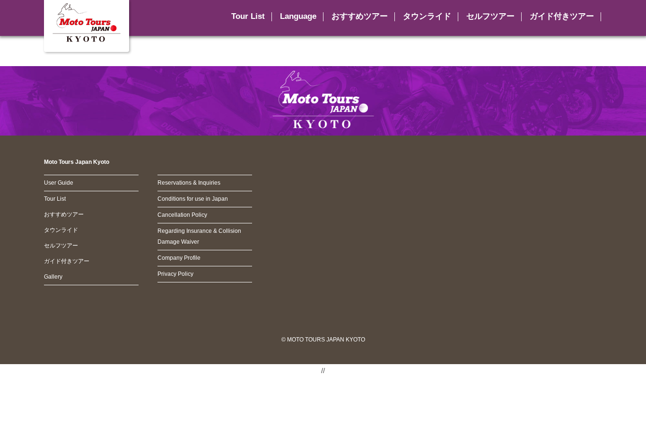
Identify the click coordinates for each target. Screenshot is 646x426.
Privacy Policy (175, 274)
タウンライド (427, 16)
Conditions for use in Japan (192, 199)
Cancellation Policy (182, 215)
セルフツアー (490, 16)
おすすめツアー (360, 16)
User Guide (58, 182)
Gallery (53, 276)
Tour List (55, 199)
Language (298, 16)
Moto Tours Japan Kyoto (76, 162)
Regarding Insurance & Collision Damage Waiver (199, 236)
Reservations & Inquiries (188, 182)
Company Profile (179, 258)
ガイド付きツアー (562, 16)
